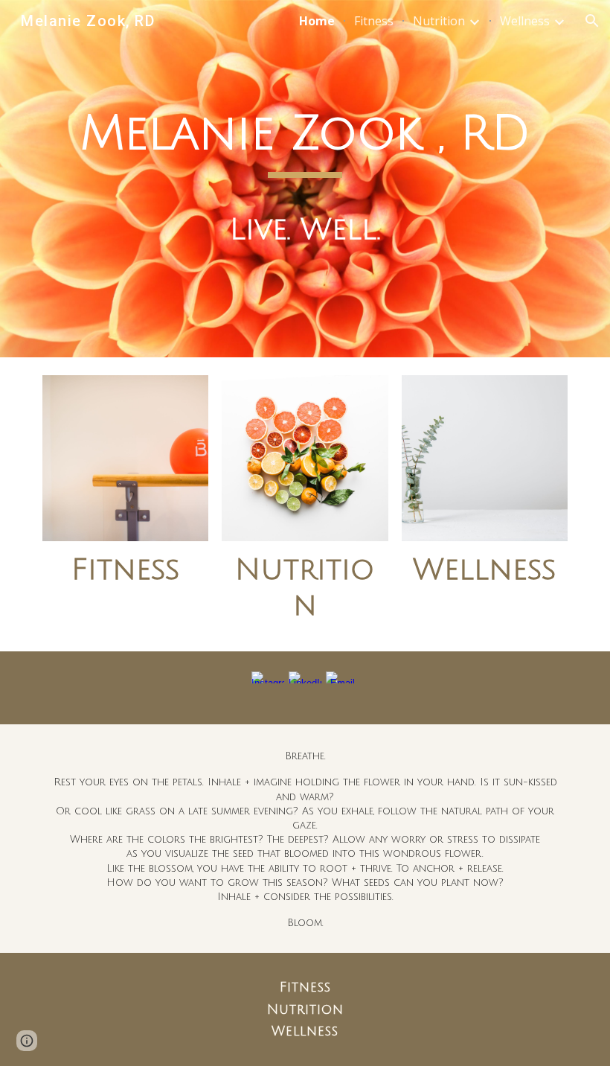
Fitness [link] (374, 21)
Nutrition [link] (439, 21)
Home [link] (317, 21)
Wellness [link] (525, 21)
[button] (592, 21)
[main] (305, 178)
